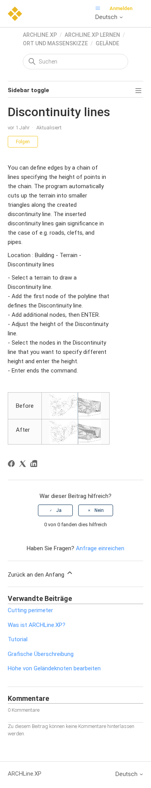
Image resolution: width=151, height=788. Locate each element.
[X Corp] (24, 465)
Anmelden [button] (121, 8)
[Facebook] (12, 465)
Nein (99, 510)
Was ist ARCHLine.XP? (36, 624)
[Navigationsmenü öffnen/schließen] (99, 8)
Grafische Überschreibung (41, 654)
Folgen (23, 141)
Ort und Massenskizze (55, 43)
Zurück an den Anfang (37, 574)
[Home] (15, 13)
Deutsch (107, 17)
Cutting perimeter (30, 610)
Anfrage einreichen (100, 548)
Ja (59, 510)
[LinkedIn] (35, 465)
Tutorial (17, 639)
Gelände (107, 43)
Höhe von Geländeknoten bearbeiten (54, 668)
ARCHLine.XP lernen (92, 35)
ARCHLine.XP (40, 35)
